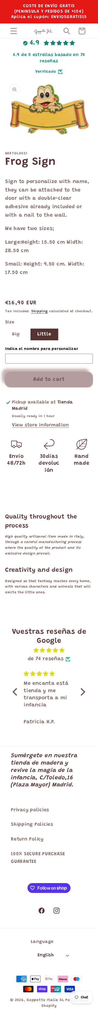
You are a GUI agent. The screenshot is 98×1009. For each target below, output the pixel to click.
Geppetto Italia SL (45, 1000)
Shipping (39, 311)
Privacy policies (30, 810)
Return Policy (27, 839)
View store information (40, 425)
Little (44, 334)
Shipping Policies (32, 824)
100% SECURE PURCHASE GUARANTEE (38, 858)
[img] (49, 650)
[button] (13, 31)
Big (19, 336)
